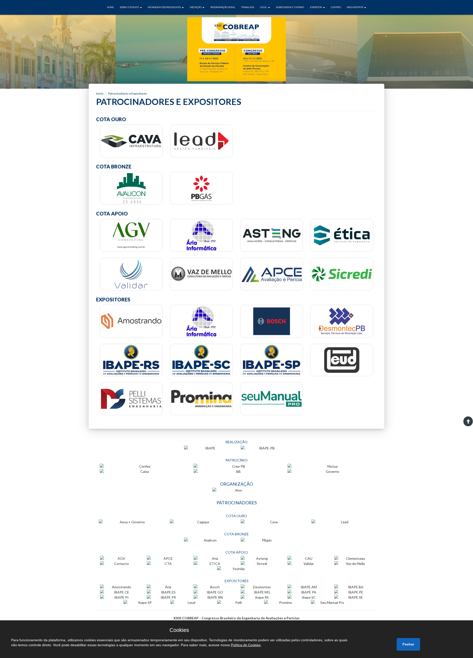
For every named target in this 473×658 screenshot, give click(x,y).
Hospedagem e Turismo (290, 7)
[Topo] (468, 421)
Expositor (316, 7)
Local (264, 7)
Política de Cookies (246, 645)
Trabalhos (247, 7)
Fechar (408, 644)
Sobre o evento (129, 7)
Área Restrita (355, 7)
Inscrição (196, 7)
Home (110, 7)
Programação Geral (222, 7)
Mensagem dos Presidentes (164, 7)
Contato (336, 7)
